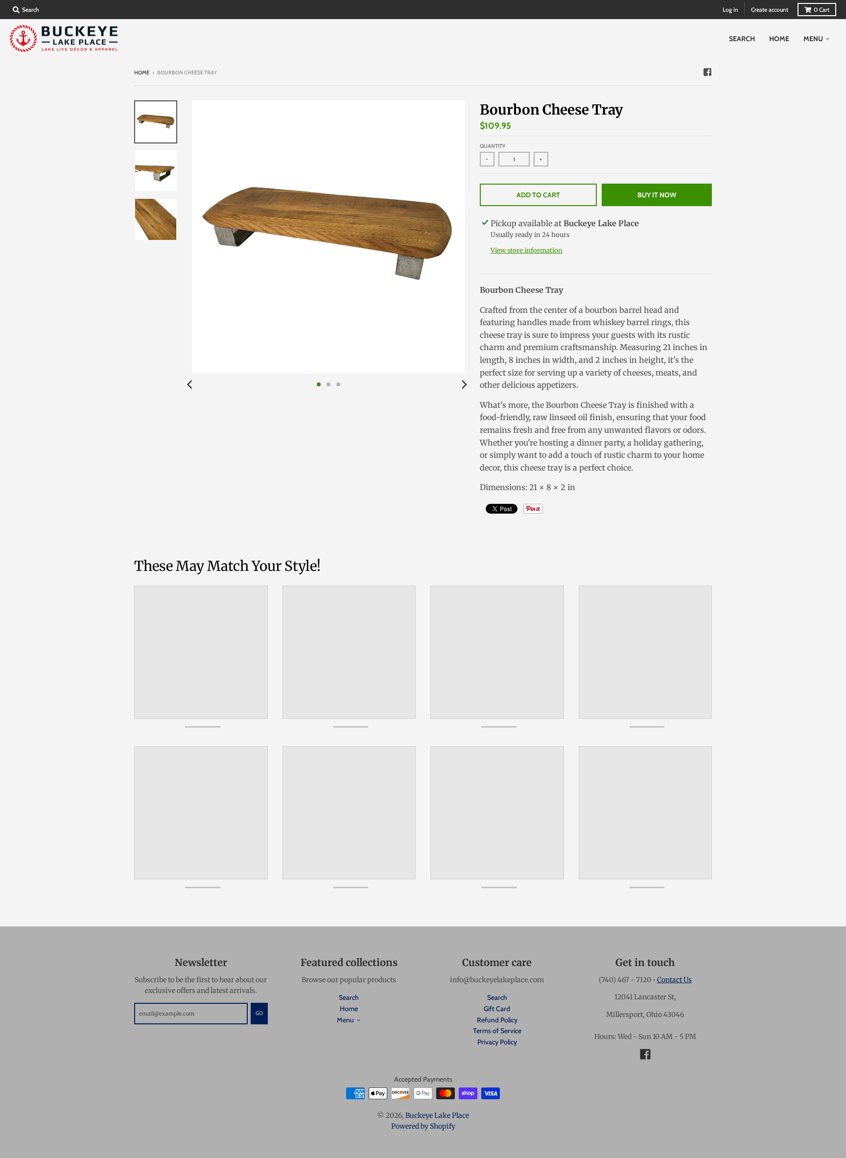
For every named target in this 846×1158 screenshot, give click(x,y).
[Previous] (191, 384)
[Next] (464, 384)
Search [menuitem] (742, 38)
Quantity (493, 145)
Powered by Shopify (423, 1126)
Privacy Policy (497, 1042)
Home (141, 72)
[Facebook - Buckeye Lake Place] (707, 72)
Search (349, 997)
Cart (821, 9)
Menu (345, 1020)
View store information (527, 250)
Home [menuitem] (779, 38)
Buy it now (656, 194)
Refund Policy (497, 1020)
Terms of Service (497, 1030)
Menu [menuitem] (813, 38)
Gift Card (497, 1008)
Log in (730, 9)
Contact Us (674, 979)
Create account (769, 9)
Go (259, 1013)
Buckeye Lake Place (437, 1115)
